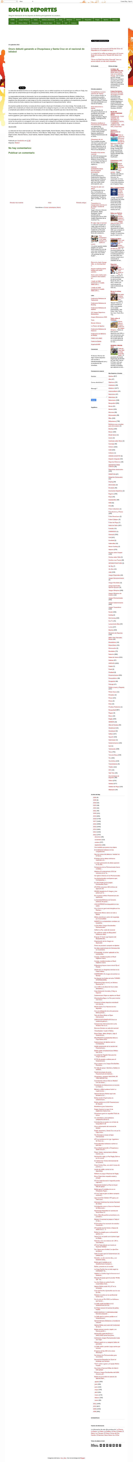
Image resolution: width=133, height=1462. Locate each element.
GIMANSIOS (112, 531)
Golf (66, 23)
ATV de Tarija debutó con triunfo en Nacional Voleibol (105, 1245)
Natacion (115, 19)
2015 (95, 826)
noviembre (98, 839)
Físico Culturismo (114, 509)
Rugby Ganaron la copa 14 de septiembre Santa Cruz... (103, 1110)
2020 (95, 813)
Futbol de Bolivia (96, 341)
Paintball (111, 672)
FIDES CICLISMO (96, 338)
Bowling (111, 429)
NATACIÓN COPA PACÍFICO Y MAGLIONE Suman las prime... (104, 1334)
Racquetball (112, 710)
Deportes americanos (114, 265)
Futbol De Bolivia (116, 91)
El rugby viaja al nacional (98, 223)
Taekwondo (112, 749)
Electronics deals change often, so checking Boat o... (98, 263)
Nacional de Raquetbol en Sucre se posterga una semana (105, 1360)
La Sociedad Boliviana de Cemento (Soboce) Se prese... (105, 900)
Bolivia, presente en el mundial (103, 1266)
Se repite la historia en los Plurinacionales (107, 875)
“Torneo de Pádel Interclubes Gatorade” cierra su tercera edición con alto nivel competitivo (106, 60)
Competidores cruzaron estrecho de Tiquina (98, 92)
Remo (110, 716)
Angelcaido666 (95, 344)
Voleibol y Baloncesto (48, 19)
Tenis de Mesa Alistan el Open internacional (103, 1016)
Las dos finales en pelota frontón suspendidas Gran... (104, 1283)
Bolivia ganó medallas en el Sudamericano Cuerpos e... (103, 1263)
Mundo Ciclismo (96, 323)
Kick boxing (112, 618)
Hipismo (111, 549)
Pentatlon (111, 695)
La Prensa (120, 1429)
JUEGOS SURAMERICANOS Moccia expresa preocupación (97, 169)
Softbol (111, 734)
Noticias (111, 660)
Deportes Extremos (114, 462)
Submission (112, 740)
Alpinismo (112, 382)
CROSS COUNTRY (114, 456)
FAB (110, 503)
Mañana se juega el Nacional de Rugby (106, 1173)
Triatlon (111, 767)
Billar (110, 418)
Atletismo (69, 19)
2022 (95, 808)
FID (110, 506)
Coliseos (111, 453)
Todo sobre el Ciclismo (115, 319)
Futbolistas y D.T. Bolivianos (116, 161)
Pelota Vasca (113, 692)
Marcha (111, 630)
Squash (111, 737)
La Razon (94, 1431)
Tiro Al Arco (112, 761)
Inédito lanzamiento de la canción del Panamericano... (105, 1047)
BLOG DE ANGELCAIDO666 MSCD (116, 113)
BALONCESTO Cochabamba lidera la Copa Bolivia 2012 (106, 1038)
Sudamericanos (113, 743)
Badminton (112, 394)
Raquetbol (88, 19)
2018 (95, 818)
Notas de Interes (114, 657)
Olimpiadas (35, 23)
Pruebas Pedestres (114, 707)
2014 (95, 829)
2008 (95, 1411)
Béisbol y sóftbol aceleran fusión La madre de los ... (105, 1090)
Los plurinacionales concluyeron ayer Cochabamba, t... (105, 879)
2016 (95, 824)
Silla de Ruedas (113, 725)
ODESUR (111, 663)
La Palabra (107, 1431)
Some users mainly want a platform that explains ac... (98, 276)
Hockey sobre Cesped (115, 552)
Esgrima (111, 494)
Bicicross (111, 412)
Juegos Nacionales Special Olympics (114, 586)
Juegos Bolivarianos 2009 (99, 317)
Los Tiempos (99, 1433)
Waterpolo (112, 789)
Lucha (110, 627)
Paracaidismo (113, 678)
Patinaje (111, 684)
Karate (111, 612)
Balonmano (112, 400)
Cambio (93, 1435)
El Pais (114, 1431)
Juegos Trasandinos (115, 607)
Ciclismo (74, 23)
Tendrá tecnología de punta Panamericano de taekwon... (103, 1073)
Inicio (49, 202)
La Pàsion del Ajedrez (97, 326)
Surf (110, 746)
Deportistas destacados (116, 469)
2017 (95, 821)
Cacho (111, 438)
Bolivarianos (112, 421)
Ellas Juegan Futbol (117, 187)
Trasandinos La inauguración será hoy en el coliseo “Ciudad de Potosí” (99, 205)
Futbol (12, 23)
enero (97, 1400)
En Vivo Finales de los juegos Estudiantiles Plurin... (103, 883)
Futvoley (111, 528)
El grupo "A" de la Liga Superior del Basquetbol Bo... (105, 937)
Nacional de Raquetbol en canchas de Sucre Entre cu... (106, 1211)
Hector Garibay (113, 546)
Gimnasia (111, 534)
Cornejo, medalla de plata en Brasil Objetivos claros (105, 957)
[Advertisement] (66, 32)
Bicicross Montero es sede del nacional (106, 1028)
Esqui (110, 497)
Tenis (60, 19)
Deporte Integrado (114, 459)
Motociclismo (113, 645)
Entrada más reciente (16, 202)
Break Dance (113, 435)
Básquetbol (112, 403)
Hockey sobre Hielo (115, 557)
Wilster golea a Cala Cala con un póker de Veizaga (117, 74)
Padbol (111, 666)
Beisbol (78, 19)
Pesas (110, 698)
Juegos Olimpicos (24, 19)
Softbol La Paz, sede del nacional (104, 930)
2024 (95, 802)
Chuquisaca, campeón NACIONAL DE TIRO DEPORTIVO (106, 1077)
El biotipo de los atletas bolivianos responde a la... (104, 859)
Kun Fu (111, 621)
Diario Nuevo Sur (109, 1435)
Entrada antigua (81, 202)
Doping (111, 482)
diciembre (98, 837)
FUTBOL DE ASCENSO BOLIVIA (117, 70)
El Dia (117, 1435)
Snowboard (112, 731)
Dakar (36, 19)
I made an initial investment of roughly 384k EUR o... (97, 282)
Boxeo (58, 23)
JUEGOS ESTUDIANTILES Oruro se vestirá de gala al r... (105, 1020)
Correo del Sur (114, 1433)
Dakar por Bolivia (116, 213)
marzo (97, 1395)
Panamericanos (113, 675)
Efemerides (112, 485)
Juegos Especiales (114, 575)
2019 (95, 816)
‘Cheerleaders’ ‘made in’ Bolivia (103, 1031)
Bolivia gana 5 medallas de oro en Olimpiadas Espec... (104, 1190)
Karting (111, 615)
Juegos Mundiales (114, 582)
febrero (97, 1397)
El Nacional (100, 1435)
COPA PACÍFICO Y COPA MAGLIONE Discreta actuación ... (106, 1313)
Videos (111, 780)
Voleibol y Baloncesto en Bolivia (115, 131)
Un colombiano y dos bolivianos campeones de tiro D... (104, 1118)
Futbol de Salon (47, 23)
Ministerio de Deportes (115, 633)
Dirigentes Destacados (115, 477)
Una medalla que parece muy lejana (105, 847)
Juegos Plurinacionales (116, 598)
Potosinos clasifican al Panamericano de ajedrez (99, 123)
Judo (110, 572)
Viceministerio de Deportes (114, 776)
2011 (94, 1403)
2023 (95, 805)
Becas (110, 406)
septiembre (98, 845)
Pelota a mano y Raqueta (116, 687)
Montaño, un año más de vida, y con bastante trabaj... (105, 1258)
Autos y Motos (23, 23)
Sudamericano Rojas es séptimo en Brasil (107, 995)
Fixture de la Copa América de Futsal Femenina (121, 192)
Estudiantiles (112, 500)
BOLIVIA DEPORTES (32, 11)
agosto (97, 1381)
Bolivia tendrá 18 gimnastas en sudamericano (103, 1098)
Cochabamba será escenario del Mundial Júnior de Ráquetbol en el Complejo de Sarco (106, 49)
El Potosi (106, 1433)
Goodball (111, 540)
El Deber (119, 1431)
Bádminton (112, 397)
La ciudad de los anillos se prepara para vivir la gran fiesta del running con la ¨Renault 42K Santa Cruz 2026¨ (107, 55)
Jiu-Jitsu (111, 569)
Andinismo (112, 385)
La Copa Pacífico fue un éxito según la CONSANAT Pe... (106, 1270)
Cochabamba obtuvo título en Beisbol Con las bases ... (105, 1081)
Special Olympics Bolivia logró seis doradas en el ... (105, 1094)
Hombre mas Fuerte (115, 560)
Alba (110, 379)
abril (96, 1392)
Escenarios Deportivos (115, 491)
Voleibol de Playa (114, 786)
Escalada (111, 488)
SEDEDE (111, 722)
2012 (95, 834)
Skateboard (112, 728)
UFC (110, 770)
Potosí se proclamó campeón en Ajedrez (106, 945)
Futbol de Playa (113, 522)
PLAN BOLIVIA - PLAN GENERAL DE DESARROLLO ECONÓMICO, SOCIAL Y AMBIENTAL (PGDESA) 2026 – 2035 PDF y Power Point (117, 121)
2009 (95, 1409)
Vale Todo (112, 773)
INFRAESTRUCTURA (115, 563)
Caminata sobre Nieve (115, 441)
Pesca (110, 701)
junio (96, 1387)
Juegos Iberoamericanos (116, 578)
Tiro (110, 758)
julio (96, 1384)
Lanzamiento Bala (114, 624)
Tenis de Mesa (113, 755)
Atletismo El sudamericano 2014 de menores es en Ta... (105, 872)
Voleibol (111, 783)
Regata (111, 713)
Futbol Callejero (113, 519)
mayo (97, 1389)
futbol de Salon (113, 525)
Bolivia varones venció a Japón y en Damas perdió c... (105, 1330)
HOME (13, 19)
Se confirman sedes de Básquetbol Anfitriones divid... (105, 933)
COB (110, 450)
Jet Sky (111, 566)
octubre (97, 842)
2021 (95, 810)
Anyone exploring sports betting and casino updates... (98, 270)
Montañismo (112, 642)
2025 (95, 800)
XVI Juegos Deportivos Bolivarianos (98, 313)
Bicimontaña (112, 415)
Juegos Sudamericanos (116, 602)
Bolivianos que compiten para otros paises (116, 425)
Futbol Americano (114, 516)
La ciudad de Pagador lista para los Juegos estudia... (105, 1055)
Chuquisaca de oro (97, 139)
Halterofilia (112, 543)
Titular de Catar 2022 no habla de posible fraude (121, 352)
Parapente (112, 681)
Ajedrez (106, 19)
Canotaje (111, 444)
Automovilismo (113, 391)
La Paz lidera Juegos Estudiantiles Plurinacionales (104, 926)
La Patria (100, 1431)
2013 (95, 832)
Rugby (97, 19)
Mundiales (112, 651)
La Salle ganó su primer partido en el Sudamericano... (105, 1317)
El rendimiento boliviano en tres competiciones (104, 850)
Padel (110, 669)
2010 (95, 1406)
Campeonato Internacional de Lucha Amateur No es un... (105, 1024)
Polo (110, 704)
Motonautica (112, 648)
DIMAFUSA (112, 474)
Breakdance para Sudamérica (103, 1106)
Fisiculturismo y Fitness (116, 512)
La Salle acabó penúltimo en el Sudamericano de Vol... (103, 1304)
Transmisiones (113, 764)
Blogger (82, 1458)
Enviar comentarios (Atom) (52, 207)
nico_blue (63, 1458)
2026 (95, 797)
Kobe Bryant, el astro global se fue (121, 271)
